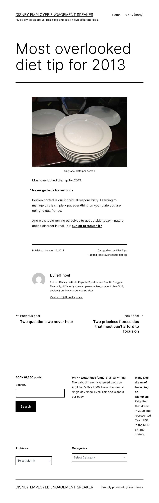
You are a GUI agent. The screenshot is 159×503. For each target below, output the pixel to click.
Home (116, 15)
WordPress (136, 487)
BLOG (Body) (134, 15)
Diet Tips (121, 250)
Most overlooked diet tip (112, 254)
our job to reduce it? (87, 226)
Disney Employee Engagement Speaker (54, 14)
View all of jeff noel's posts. (66, 297)
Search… (21, 384)
